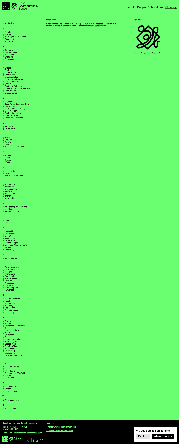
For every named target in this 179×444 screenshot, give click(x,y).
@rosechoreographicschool (67, 427)
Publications (155, 7)
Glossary (171, 7)
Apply (131, 7)
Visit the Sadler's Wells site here (59, 431)
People (141, 7)
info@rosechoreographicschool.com (26, 433)
